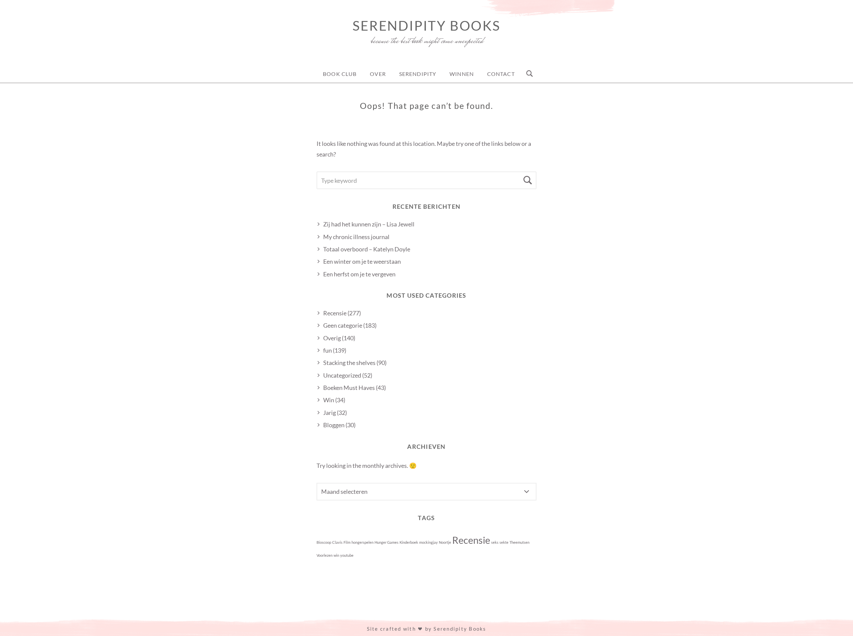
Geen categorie (342, 325)
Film (347, 542)
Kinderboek (409, 542)
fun (327, 350)
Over (378, 74)
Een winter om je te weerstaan (362, 261)
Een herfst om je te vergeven (359, 274)
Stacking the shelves (349, 362)
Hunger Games (387, 542)
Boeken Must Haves (349, 387)
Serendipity (417, 74)
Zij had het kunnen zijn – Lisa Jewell (369, 224)
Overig (332, 338)
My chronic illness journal (356, 236)
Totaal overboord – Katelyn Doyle (366, 249)
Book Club (340, 74)
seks (494, 542)
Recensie (335, 313)
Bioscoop (324, 542)
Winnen (461, 74)
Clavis (337, 542)
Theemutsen (519, 542)
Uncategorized (342, 375)
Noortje (445, 542)
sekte (503, 542)
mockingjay (428, 542)
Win (328, 400)
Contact (501, 74)
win (336, 555)
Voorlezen (325, 555)
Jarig (329, 412)
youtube (347, 555)
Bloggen (334, 425)
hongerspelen (363, 542)
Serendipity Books (426, 26)
